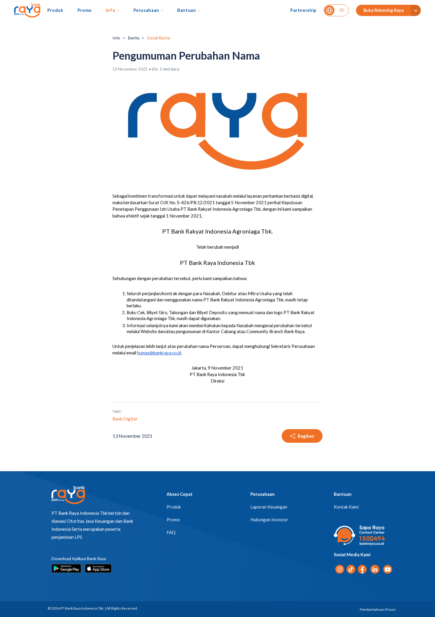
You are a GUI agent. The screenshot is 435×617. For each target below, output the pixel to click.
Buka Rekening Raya (383, 10)
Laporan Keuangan (268, 506)
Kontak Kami (346, 506)
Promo (85, 10)
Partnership (303, 10)
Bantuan (186, 10)
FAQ (171, 532)
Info (110, 10)
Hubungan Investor (269, 519)
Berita (133, 37)
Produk (55, 10)
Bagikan (306, 436)
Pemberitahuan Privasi (378, 609)
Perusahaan (146, 10)
